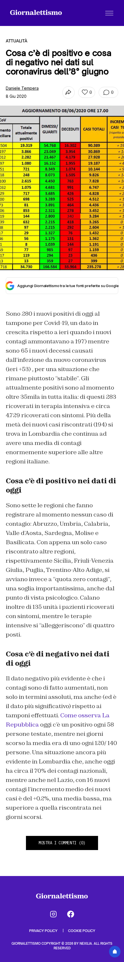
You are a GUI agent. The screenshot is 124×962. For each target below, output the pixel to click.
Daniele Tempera (22, 88)
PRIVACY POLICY (43, 931)
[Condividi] (68, 92)
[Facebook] (70, 914)
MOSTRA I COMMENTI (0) (62, 842)
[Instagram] (53, 914)
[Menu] (109, 13)
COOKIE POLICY (81, 931)
